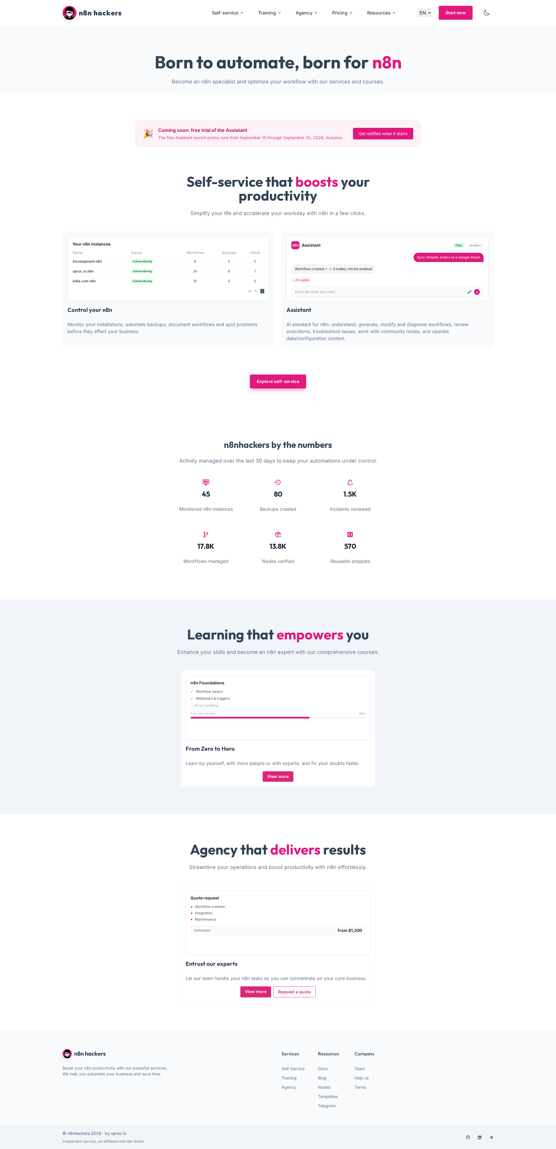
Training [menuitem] (267, 13)
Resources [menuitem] (379, 13)
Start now (456, 12)
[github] (468, 1137)
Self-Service (293, 1068)
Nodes (324, 1087)
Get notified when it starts (383, 133)
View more (278, 776)
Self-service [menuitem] (225, 13)
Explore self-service (278, 381)
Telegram (327, 1105)
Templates (328, 1096)
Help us (361, 1077)
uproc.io (118, 1133)
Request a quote (294, 991)
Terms (360, 1087)
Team (359, 1068)
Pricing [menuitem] (340, 13)
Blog (322, 1077)
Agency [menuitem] (304, 13)
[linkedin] (479, 1137)
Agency (288, 1087)
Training (289, 1077)
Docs (323, 1068)
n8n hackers (90, 1053)
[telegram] (491, 1137)
